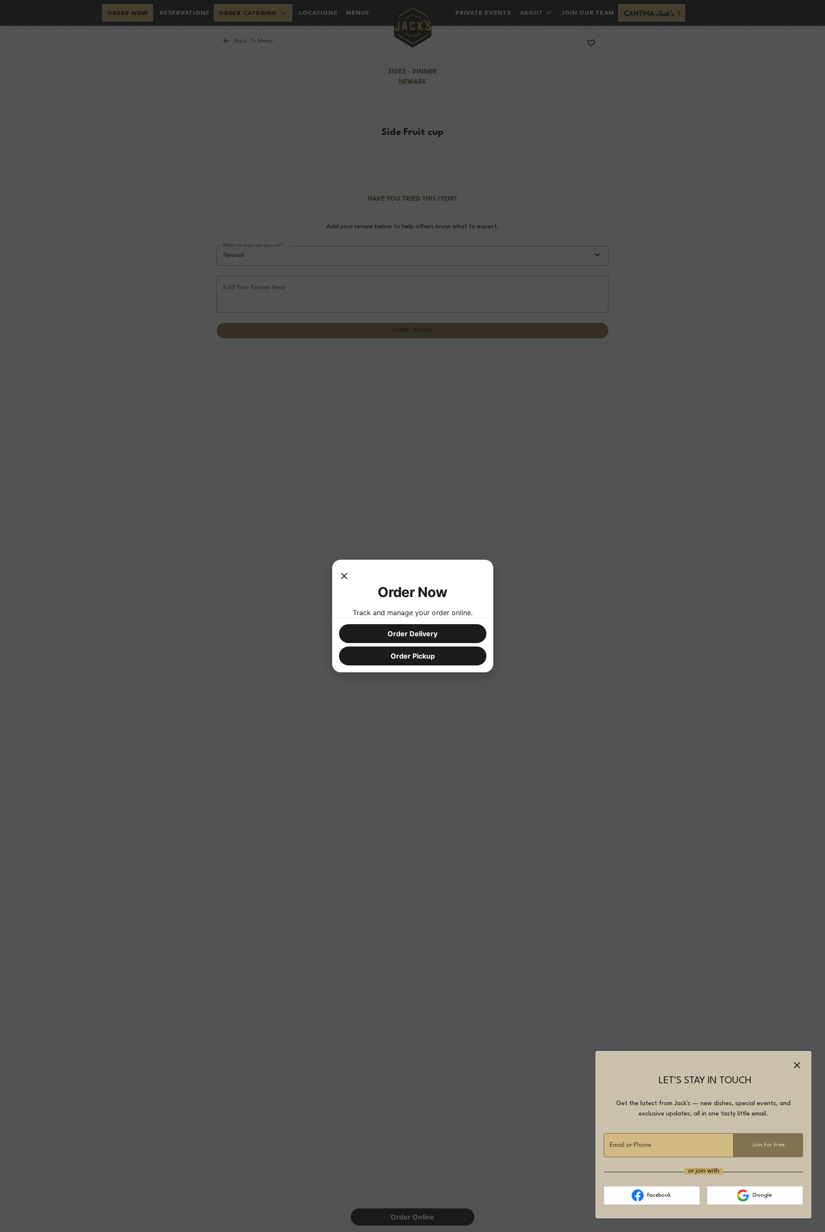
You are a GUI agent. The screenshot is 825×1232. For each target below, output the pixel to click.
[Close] (344, 575)
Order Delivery (412, 633)
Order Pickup (413, 656)
